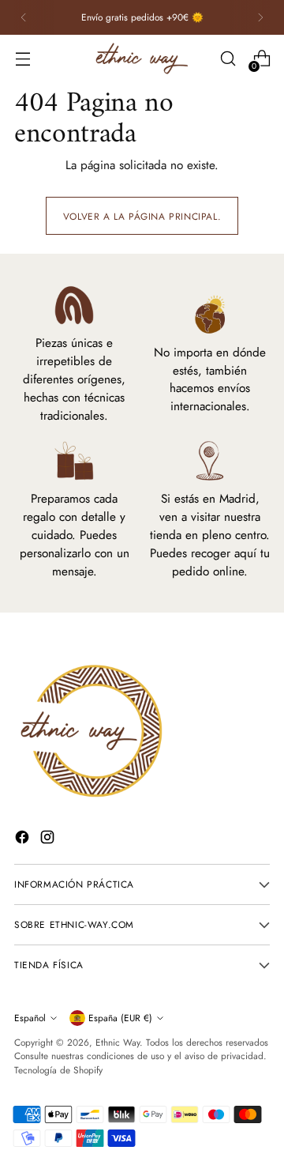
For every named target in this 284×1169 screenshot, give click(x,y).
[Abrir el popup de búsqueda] (227, 59)
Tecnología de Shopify (58, 1070)
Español (30, 1017)
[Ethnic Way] (142, 58)
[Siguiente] (260, 17)
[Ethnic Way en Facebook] (23, 839)
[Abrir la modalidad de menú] (22, 59)
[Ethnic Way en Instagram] (48, 839)
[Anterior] (23, 17)
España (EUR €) (120, 1017)
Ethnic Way (117, 1042)
